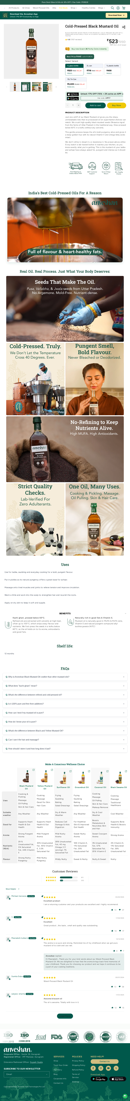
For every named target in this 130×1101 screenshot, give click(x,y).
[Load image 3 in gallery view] (26, 87)
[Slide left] (6, 87)
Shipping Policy (78, 1065)
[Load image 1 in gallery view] (15, 87)
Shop (56, 1061)
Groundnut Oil (82, 787)
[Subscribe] (47, 1074)
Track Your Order (61, 1065)
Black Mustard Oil (26, 787)
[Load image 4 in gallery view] (37, 87)
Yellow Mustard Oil (44, 787)
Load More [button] (65, 1016)
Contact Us (58, 1083)
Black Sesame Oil (119, 787)
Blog (55, 1074)
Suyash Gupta (36, 1062)
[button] (74, 8)
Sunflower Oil (63, 787)
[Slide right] (56, 87)
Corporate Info (60, 1079)
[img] (50, 897)
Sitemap (75, 1082)
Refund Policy (78, 1070)
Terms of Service (76, 1075)
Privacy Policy (78, 1061)
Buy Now (116, 105)
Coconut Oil (100, 787)
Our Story (58, 1070)
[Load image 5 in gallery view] (47, 87)
